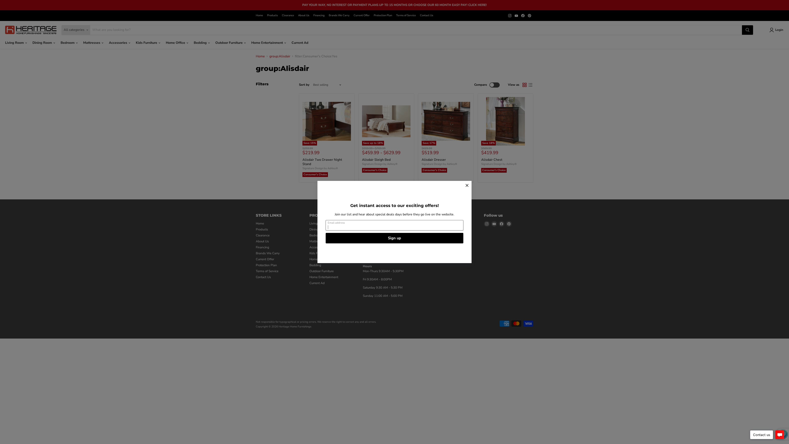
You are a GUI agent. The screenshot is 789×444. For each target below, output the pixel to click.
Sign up (394, 238)
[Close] (467, 185)
